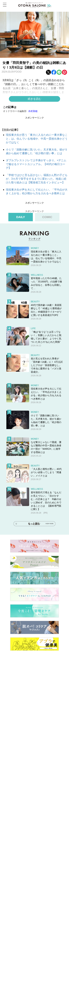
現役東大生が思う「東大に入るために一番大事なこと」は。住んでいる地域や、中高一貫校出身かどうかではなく (36, 138)
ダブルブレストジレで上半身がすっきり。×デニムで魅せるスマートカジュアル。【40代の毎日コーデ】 (36, 164)
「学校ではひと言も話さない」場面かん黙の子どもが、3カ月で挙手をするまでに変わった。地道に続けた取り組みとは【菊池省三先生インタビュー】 (36, 179)
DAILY (20, 217)
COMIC (47, 217)
